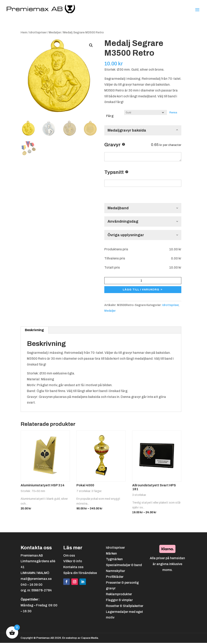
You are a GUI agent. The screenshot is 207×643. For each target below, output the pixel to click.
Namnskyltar (115, 571)
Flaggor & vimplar (119, 600)
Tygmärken (114, 559)
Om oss (69, 555)
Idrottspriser (38, 32)
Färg (110, 116)
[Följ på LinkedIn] (82, 581)
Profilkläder (115, 576)
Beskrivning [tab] (34, 330)
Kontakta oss (73, 567)
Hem (24, 32)
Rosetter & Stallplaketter (124, 606)
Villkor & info (72, 561)
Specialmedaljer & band (124, 565)
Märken (111, 553)
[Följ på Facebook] (66, 581)
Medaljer (55, 32)
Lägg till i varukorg (141, 289)
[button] (91, 45)
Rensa (173, 112)
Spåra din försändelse (80, 573)
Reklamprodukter (119, 594)
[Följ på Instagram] (74, 581)
